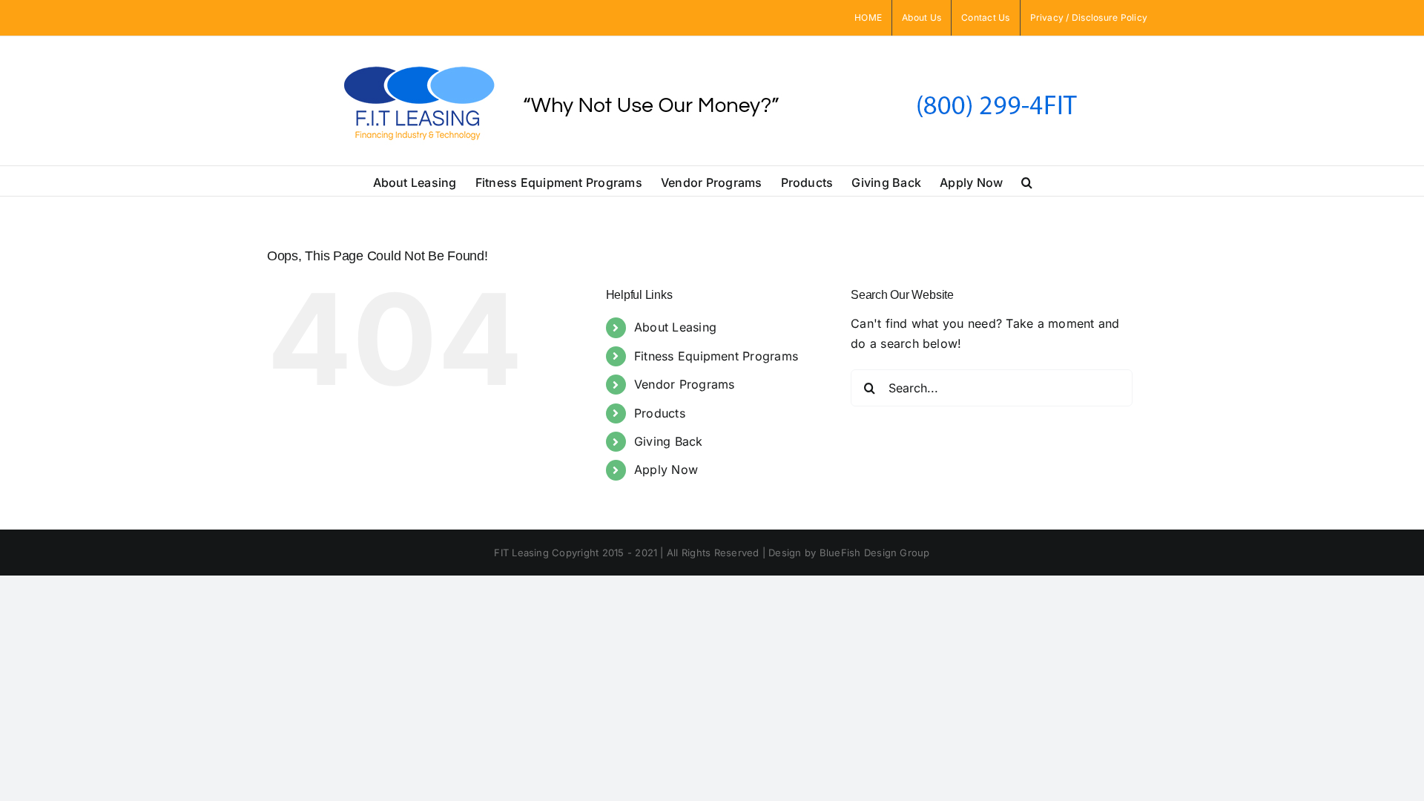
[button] (1026, 181)
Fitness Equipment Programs (716, 356)
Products (659, 413)
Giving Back (668, 441)
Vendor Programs (684, 384)
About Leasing (675, 327)
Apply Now (666, 469)
